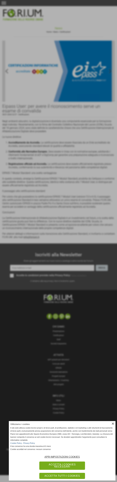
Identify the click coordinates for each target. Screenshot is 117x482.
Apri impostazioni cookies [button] (62, 457)
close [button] (113, 423)
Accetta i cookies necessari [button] (62, 465)
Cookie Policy (16, 443)
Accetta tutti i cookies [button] (62, 476)
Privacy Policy (29, 443)
